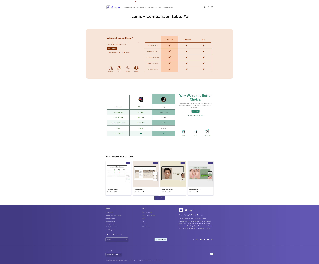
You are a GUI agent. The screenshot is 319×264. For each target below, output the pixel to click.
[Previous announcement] (106, 1)
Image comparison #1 (168, 189)
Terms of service (149, 260)
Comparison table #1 (113, 189)
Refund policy (132, 260)
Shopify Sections (110, 218)
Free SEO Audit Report (148, 215)
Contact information (158, 260)
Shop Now (195, 111)
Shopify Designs (110, 224)
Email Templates (110, 230)
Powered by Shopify (122, 260)
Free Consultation (147, 212)
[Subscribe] (126, 239)
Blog (143, 218)
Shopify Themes (110, 221)
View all (159, 198)
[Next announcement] (213, 1)
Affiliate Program (147, 227)
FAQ (143, 221)
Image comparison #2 (195, 189)
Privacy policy (140, 260)
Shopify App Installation (112, 227)
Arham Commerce (113, 260)
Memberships (109, 212)
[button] (141, 7)
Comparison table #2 (140, 189)
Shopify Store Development (113, 215)
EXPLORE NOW (112, 48)
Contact (144, 224)
